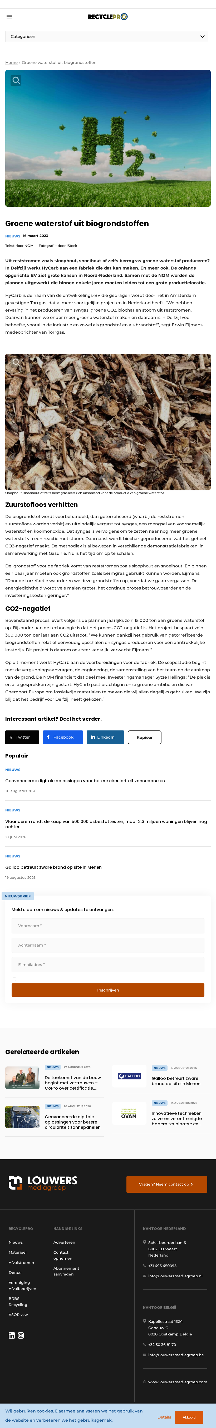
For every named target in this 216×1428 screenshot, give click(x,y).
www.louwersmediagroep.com (177, 1382)
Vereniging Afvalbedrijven (22, 1285)
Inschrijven (108, 990)
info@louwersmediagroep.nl (175, 1276)
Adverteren (64, 1242)
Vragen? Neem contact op (164, 1184)
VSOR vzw (18, 1314)
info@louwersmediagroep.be (176, 1355)
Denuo (15, 1272)
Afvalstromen (21, 1262)
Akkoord (189, 1417)
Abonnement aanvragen (66, 1271)
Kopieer (145, 737)
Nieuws (12, 236)
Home (11, 62)
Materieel (18, 1252)
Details (164, 1417)
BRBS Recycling (18, 1301)
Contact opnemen (62, 1255)
